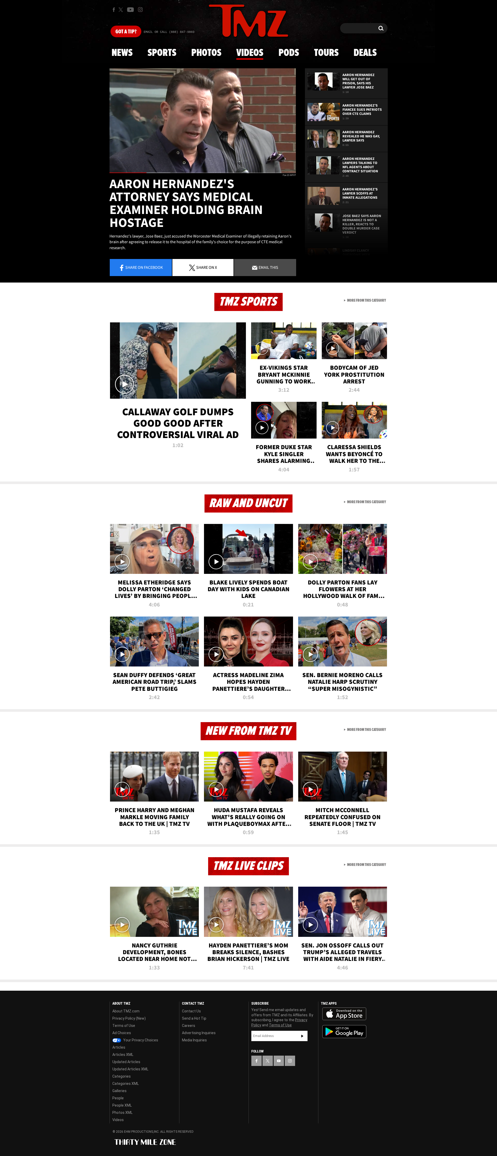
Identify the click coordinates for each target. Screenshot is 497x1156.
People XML (122, 1105)
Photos (206, 53)
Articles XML (122, 1055)
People (118, 1098)
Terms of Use (123, 1026)
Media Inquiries (194, 1040)
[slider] (202, 172)
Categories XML (125, 1083)
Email (268, 267)
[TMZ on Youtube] (130, 9)
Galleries (119, 1091)
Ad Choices (121, 1033)
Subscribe (302, 1036)
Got (125, 31)
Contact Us (191, 1011)
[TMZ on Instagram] (140, 9)
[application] (202, 120)
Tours (326, 53)
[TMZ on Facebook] (113, 9)
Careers (188, 1026)
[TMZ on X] (121, 9)
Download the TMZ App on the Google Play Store (344, 1031)
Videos (249, 53)
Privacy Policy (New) (129, 1018)
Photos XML (122, 1112)
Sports (162, 53)
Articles (118, 1047)
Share (144, 267)
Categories (121, 1076)
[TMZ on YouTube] (279, 1061)
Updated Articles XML (130, 1069)
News (122, 53)
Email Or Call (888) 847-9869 (169, 32)
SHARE (206, 267)
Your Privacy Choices (140, 1040)
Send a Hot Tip (194, 1018)
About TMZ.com (126, 1011)
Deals (365, 53)
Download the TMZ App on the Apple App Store (344, 1013)
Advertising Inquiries (199, 1033)
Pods (289, 53)
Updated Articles (126, 1062)
